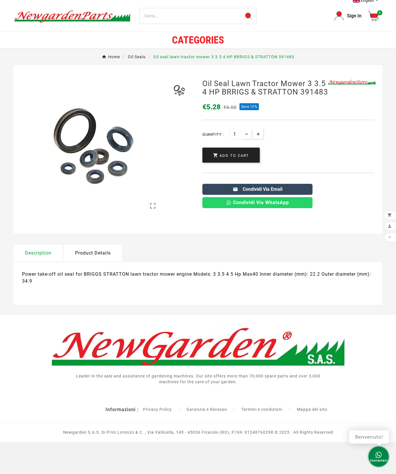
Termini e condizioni (261, 409)
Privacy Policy (157, 409)
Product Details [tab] (93, 253)
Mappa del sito (312, 409)
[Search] (248, 16)
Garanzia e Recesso (206, 409)
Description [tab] (38, 253)
